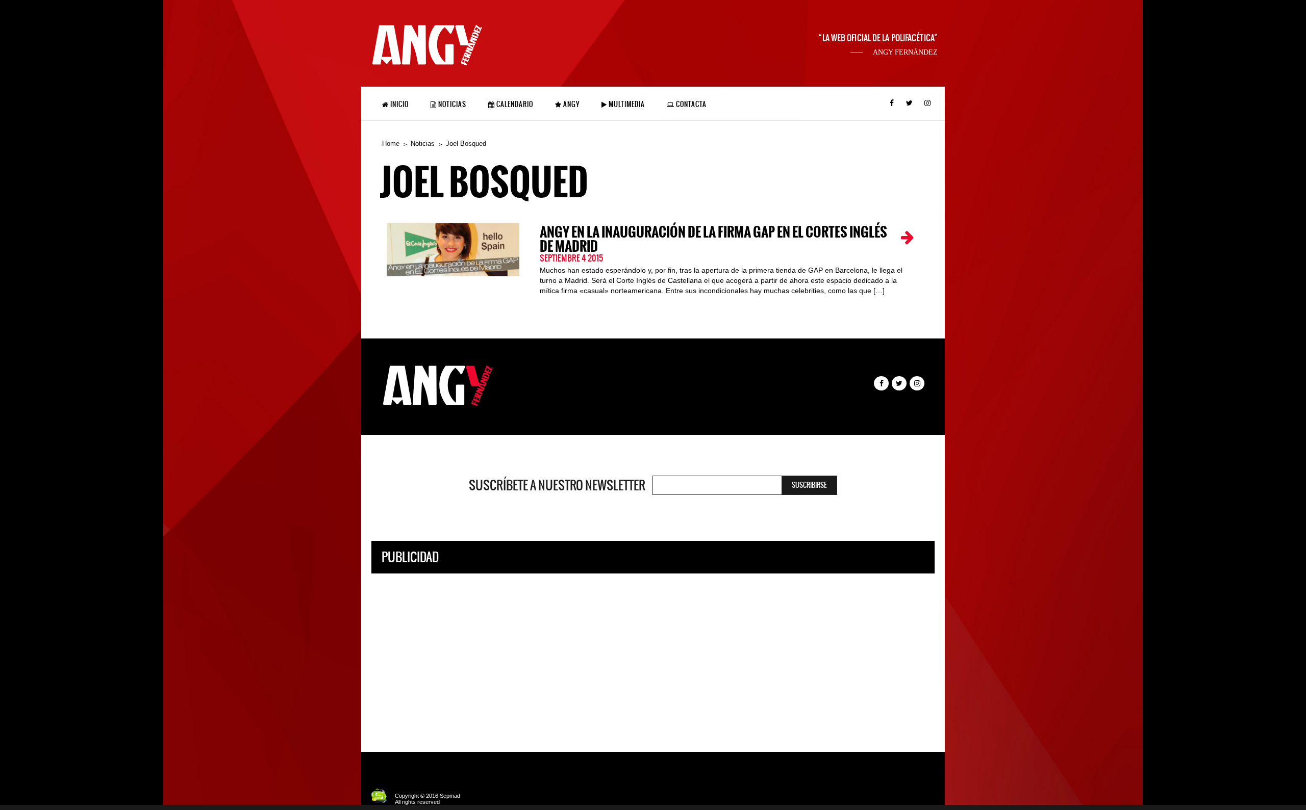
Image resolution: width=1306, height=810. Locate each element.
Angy (571, 104)
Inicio (399, 104)
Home (390, 143)
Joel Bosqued (466, 143)
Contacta (690, 104)
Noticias (451, 104)
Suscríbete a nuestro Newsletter (557, 485)
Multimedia (626, 104)
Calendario (514, 104)
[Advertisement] (653, 655)
